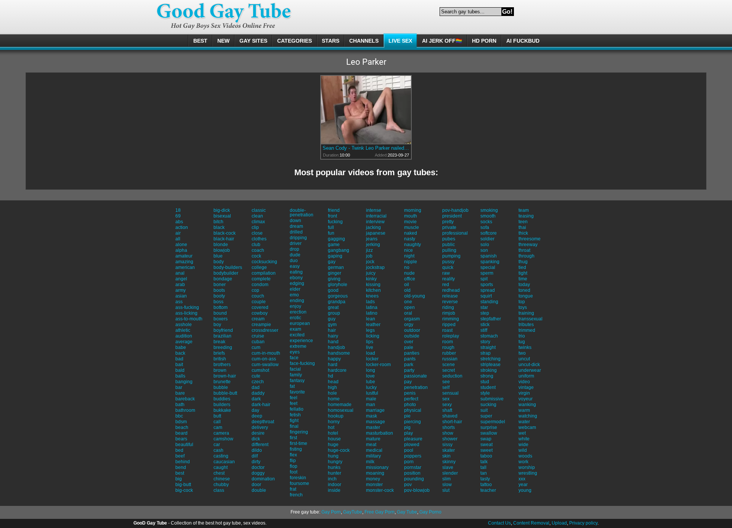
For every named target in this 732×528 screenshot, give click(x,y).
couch (258, 296)
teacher (488, 490)
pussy (448, 261)
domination (263, 479)
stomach (489, 336)
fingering (299, 432)
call (217, 421)
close (257, 233)
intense (373, 210)
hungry (335, 461)
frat (293, 489)
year (523, 484)
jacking (373, 227)
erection (298, 312)
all (177, 239)
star (484, 307)
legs (370, 330)
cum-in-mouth (266, 353)
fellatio (296, 409)
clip (255, 227)
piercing (412, 421)
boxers (221, 319)
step (484, 313)
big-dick (222, 210)
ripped (449, 324)
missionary (377, 467)
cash (218, 450)
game (334, 244)
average (184, 341)
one (408, 301)
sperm (486, 273)
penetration (416, 387)
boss (218, 301)
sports (486, 284)
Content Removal (531, 523)
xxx (521, 479)
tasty (485, 479)
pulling (449, 250)
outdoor (412, 330)
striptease (490, 364)
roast (447, 330)
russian (450, 359)
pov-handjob (455, 210)
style (485, 393)
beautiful (184, 444)
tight (522, 273)
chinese (222, 479)
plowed (411, 444)
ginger (334, 273)
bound (220, 313)
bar (178, 387)
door (256, 484)
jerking (373, 244)
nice (408, 250)
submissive (492, 399)
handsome (339, 353)
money (373, 479)
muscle (411, 227)
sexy (447, 404)
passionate (415, 376)
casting (221, 456)
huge (333, 444)
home (334, 399)
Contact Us (499, 523)
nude (409, 273)
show (447, 433)
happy (334, 359)
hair (332, 330)
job (369, 256)
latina (371, 307)
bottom (221, 307)
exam (295, 329)
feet (293, 403)
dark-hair (261, 404)
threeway (528, 244)
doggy (258, 473)
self (445, 387)
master (373, 427)
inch (332, 479)
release (450, 296)
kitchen (373, 290)
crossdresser (265, 330)
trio (521, 336)
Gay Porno (430, 512)
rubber (449, 353)
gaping (335, 256)
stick (485, 324)
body (219, 261)
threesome (529, 239)
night (409, 256)
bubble (221, 387)
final (294, 426)
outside (411, 336)
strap (485, 353)
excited (297, 335)
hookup (336, 416)
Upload (559, 523)
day (255, 410)
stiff (483, 330)
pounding (414, 479)
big (178, 479)
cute (256, 376)
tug (521, 341)
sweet (486, 450)
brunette (222, 381)
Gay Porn (331, 512)
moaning (375, 473)
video (524, 381)
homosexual (340, 410)
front (332, 216)
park (408, 364)
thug (523, 261)
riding (448, 307)
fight (294, 420)
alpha (181, 250)
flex (293, 455)
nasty (409, 239)
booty (219, 296)
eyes (295, 352)
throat (524, 250)
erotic (295, 317)
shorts (448, 427)
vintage (526, 387)
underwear (529, 370)
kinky (371, 279)
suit (484, 410)
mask (371, 416)
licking (372, 336)
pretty (448, 221)
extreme (298, 346)
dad (256, 387)
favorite (297, 392)
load (370, 353)
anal (180, 273)
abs (179, 221)
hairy (333, 336)
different (260, 444)
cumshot (260, 370)
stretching (490, 359)
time (522, 279)
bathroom (185, 410)
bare (180, 393)
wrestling (527, 473)
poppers (412, 456)
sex (445, 399)
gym (332, 324)
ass (179, 301)
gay (332, 261)
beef (180, 456)
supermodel (492, 421)
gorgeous (338, 296)
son (484, 250)
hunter (334, 473)
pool (408, 450)
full (331, 227)
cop (255, 290)
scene (448, 364)
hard (332, 364)
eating (296, 272)
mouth (410, 216)
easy (295, 266)
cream (258, 319)
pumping (451, 256)
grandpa (336, 301)
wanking (527, 404)
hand (333, 341)
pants (410, 359)
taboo (486, 456)
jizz (369, 250)
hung (333, 456)
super (486, 416)
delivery (260, 427)
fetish (295, 415)
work (523, 461)
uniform (526, 376)
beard (181, 433)
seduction (452, 376)
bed (179, 450)
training (526, 313)
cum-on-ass (264, 359)
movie (410, 221)
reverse (450, 301)
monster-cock (380, 490)
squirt (486, 296)
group (334, 313)
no (406, 267)
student (488, 387)
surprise (488, 427)
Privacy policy (583, 523)
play (408, 433)
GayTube (352, 512)
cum (256, 347)
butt (217, 416)
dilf (255, 456)
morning (412, 210)
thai (522, 227)
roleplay (450, 336)
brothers (222, 364)
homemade (340, 404)
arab (180, 284)
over (408, 341)
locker (372, 359)
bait (179, 364)
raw (446, 273)
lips (369, 341)
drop (294, 249)
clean (257, 216)
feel (293, 397)
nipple (410, 261)
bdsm (181, 421)
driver (296, 243)
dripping (298, 237)
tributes (526, 324)
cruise (258, 336)
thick (523, 233)
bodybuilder (226, 273)
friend (334, 210)
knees (372, 296)
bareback (185, 399)
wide (523, 444)
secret (448, 370)
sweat (486, 444)
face (294, 357)
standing (489, 301)
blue (218, 256)
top (521, 301)
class (219, 490)
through (526, 256)
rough (448, 347)
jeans (371, 239)
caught (221, 467)
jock (370, 261)
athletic (182, 330)
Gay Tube (407, 512)
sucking (488, 404)
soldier (487, 239)
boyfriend (223, 330)
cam (218, 427)
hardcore (337, 370)
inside (334, 490)
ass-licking (186, 313)
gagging (336, 239)
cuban (258, 341)
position (412, 473)
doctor (258, 467)
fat (292, 386)
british (220, 359)
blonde (221, 244)
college (259, 267)
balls (180, 376)
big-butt (183, 484)
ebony (296, 277)
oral (408, 313)
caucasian (224, 461)
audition (183, 336)
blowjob (222, 250)
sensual (450, 393)
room (447, 341)
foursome (299, 483)
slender (450, 473)
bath (180, 404)
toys (522, 307)
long (370, 370)
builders (222, 404)
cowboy (260, 313)
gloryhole (337, 284)
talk (484, 461)
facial (295, 369)
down (295, 220)
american (185, 267)
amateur (184, 256)
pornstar (412, 467)
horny (334, 421)
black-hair (224, 239)
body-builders (228, 267)
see (446, 381)
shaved (450, 416)
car (217, 444)
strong (486, 376)
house (334, 439)
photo (410, 404)
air (178, 233)
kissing (373, 284)
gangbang (338, 250)
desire (258, 433)
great (333, 307)
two (522, 353)
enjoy (295, 306)
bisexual (222, 216)
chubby (221, 484)
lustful (372, 393)
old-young (414, 296)
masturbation (379, 433)
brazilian (222, 336)
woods (525, 456)
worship (526, 467)
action (181, 227)
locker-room (378, 364)
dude (295, 255)
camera (221, 433)
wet (522, 433)
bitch (218, 221)
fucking (335, 221)
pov (408, 484)
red (445, 284)
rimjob (448, 313)
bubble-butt (225, 393)
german (336, 267)
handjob (336, 347)
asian (181, 296)
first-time (298, 443)
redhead (451, 290)
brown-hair (225, 376)
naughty (412, 244)
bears (181, 439)
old (407, 290)
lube (370, 381)
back (180, 353)
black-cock (225, 233)
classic (259, 210)
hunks (334, 467)
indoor (334, 484)
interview (375, 221)
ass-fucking (187, 307)
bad (179, 359)
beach (181, 427)
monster (374, 484)
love (370, 376)
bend (180, 467)
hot (331, 427)
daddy (258, 393)
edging (297, 283)
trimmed (526, 330)
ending (297, 300)
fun (331, 233)
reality (448, 279)
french (296, 495)
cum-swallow (265, 364)
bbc (179, 416)
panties (411, 353)
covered (260, 307)
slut (445, 490)
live (369, 347)
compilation (264, 273)
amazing (184, 261)
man (370, 404)
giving (334, 279)
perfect (411, 399)
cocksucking (264, 261)
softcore (488, 233)
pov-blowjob (417, 490)
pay (408, 381)
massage (375, 421)
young (524, 490)
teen (523, 221)
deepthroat (263, 421)
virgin (524, 393)
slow (447, 484)
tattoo (486, 484)
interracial (376, 216)
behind (182, 461)
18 (178, 210)
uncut (524, 359)
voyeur (525, 399)
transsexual (530, 319)
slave (447, 467)
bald (180, 370)
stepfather (490, 319)
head (333, 381)
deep (257, 416)
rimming (450, 319)
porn (409, 461)
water (524, 421)
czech (258, 381)
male (371, 399)
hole (332, 393)
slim (446, 479)
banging (184, 381)
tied (522, 267)
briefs (219, 353)
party (409, 370)
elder (295, 289)
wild (522, 450)
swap (485, 439)
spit (484, 279)
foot (293, 472)
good (333, 290)
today (524, 284)
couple (259, 301)
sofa (484, 227)
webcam (527, 427)
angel (181, 279)
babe (180, 347)
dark (256, 399)
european (300, 323)
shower (450, 439)
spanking (489, 261)
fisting (296, 449)
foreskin (298, 477)
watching (527, 416)
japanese (375, 233)
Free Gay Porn (379, 512)
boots (219, 290)
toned (524, 290)
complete (261, 279)
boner (220, 284)
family (296, 375)
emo (294, 295)
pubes (448, 239)
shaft (447, 410)
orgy (408, 324)
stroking (488, 370)
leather (373, 324)
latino (371, 313)
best (179, 473)
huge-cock (339, 450)
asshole (183, 324)
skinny (449, 461)
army (180, 290)
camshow (223, 439)
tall (483, 467)
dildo (257, 450)
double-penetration (301, 212)
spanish (488, 256)
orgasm (412, 319)
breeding (223, 347)
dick (256, 439)
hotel (333, 433)
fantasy (297, 380)
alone (181, 244)
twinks (524, 347)
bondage (223, 279)
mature (373, 439)
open (409, 307)
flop (293, 466)
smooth (488, 216)
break (219, 341)
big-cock (184, 490)
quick (447, 267)
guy (332, 319)
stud (484, 381)
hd (330, 376)
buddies (222, 399)
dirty (256, 461)
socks (486, 221)
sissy (447, 444)
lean (370, 319)
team (523, 210)
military (373, 456)
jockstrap (375, 267)
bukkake (222, 410)
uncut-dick (529, 364)
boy (217, 324)
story (485, 341)
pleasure (413, 439)
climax (258, 221)
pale (408, 347)
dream (296, 226)
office (409, 279)
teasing (526, 216)
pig (407, 427)
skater (448, 450)
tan (483, 473)
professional (455, 233)
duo (294, 260)
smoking (489, 210)
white (524, 439)
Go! (507, 11)
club (256, 244)
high (332, 387)
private (449, 227)
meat (371, 444)
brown (220, 370)
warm (524, 410)
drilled (296, 232)
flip (293, 460)
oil (406, 284)
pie (407, 416)
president (452, 216)
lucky (371, 387)
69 (178, 216)
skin (446, 456)
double (259, 490)
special (487, 267)
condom (260, 284)
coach (258, 250)
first (293, 437)
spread (487, 290)
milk (370, 461)
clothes (259, 239)
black (219, 227)
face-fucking (302, 363)
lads (370, 301)
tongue (525, 296)
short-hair (452, 421)
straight (488, 347)
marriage (375, 410)
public (448, 244)
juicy (371, 273)
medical (374, 450)
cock (256, 256)
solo (484, 244)
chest (219, 473)
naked (410, 233)
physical (412, 410)
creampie (261, 324)
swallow (488, 433)
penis (410, 393)
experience (301, 340)
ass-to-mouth (188, 319)
